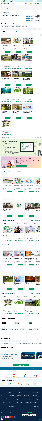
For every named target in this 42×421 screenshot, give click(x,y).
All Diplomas (19, 395)
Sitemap (40, 417)
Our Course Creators (12, 399)
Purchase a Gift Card (20, 403)
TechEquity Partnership (36, 403)
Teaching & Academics (4, 405)
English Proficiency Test (28, 402)
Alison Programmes (11, 406)
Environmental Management (6, 26)
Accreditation (19, 392)
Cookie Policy (36, 417)
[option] (7, 185)
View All (35, 293)
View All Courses (33, 171)
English (2, 395)
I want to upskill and (11, 375)
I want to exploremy (20, 375)
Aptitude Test (26, 398)
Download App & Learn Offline (37, 398)
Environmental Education (5, 28)
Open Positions (11, 398)
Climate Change (24, 26)
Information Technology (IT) (4, 398)
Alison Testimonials (19, 398)
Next (12, 137)
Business (2, 392)
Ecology (13, 26)
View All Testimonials (21, 365)
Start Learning (8, 51)
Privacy (27, 417)
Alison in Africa (11, 405)
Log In (32, 3)
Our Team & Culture (11, 395)
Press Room (10, 403)
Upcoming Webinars (36, 406)
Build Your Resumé (26, 392)
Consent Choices (32, 417)
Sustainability (18, 26)
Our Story (10, 392)
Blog (9, 402)
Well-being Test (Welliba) (28, 399)
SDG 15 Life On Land (18, 28)
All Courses (4, 12)
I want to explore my (32, 375)
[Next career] (40, 327)
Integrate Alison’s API (36, 399)
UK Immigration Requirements (37, 405)
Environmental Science (26, 28)
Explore (8, 3)
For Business (26, 3)
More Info (3, 51)
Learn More (22, 166)
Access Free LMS (35, 392)
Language (2, 399)
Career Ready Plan (26, 395)
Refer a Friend (35, 402)
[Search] (12, 3)
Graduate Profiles (19, 399)
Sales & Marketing (3, 403)
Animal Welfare (34, 28)
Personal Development (4, 402)
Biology (12, 28)
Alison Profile (35, 395)
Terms (29, 417)
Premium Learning (19, 402)
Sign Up (37, 3)
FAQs (10, 412)
